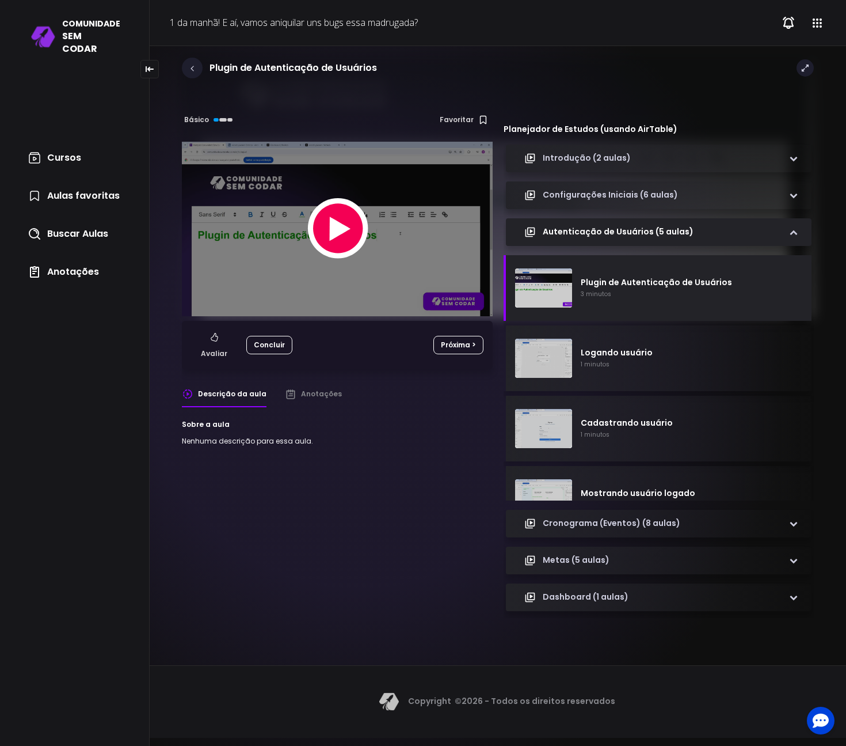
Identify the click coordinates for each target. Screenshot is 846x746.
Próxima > (458, 345)
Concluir (269, 345)
